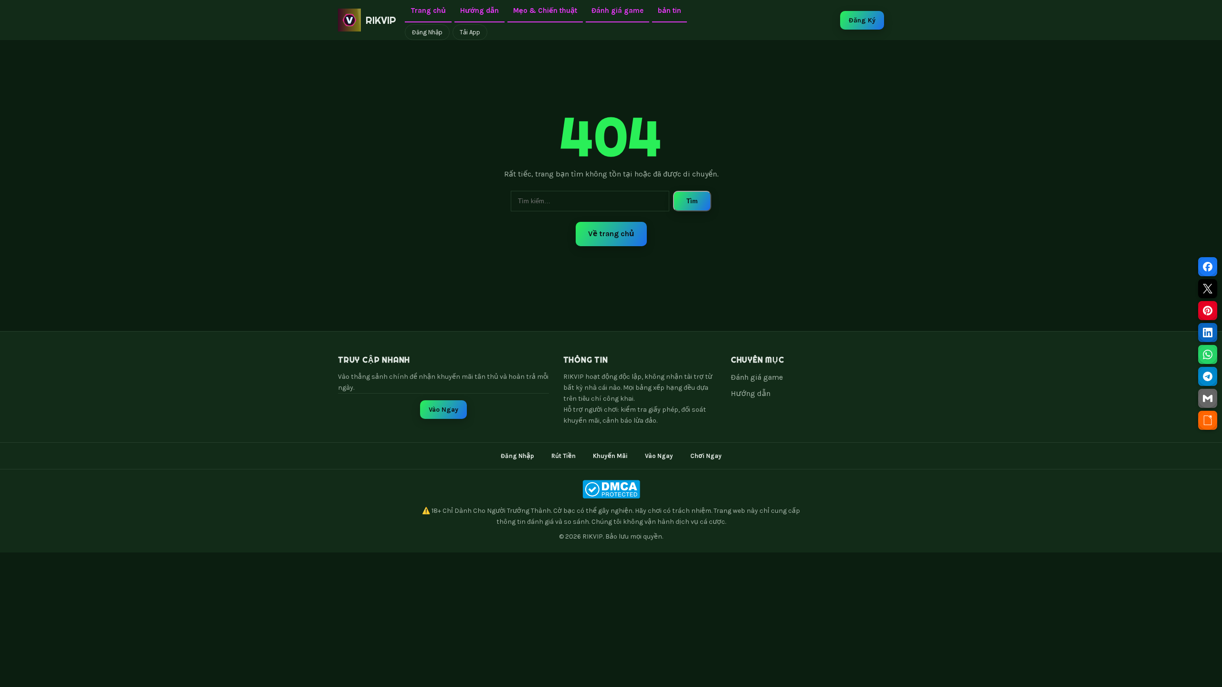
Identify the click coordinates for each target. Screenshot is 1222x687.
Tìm (692, 201)
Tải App (470, 32)
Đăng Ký (862, 20)
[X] (1207, 288)
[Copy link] (1207, 420)
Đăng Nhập (427, 32)
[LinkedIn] (1207, 332)
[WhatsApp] (1207, 354)
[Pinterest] (1207, 310)
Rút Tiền (563, 455)
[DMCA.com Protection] (611, 489)
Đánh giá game (617, 10)
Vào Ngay (443, 410)
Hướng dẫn (479, 10)
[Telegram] (1207, 376)
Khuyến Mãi (610, 455)
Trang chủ (428, 10)
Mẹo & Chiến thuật (545, 10)
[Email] (1207, 398)
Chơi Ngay (706, 455)
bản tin (669, 10)
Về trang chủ (611, 233)
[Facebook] (1207, 266)
